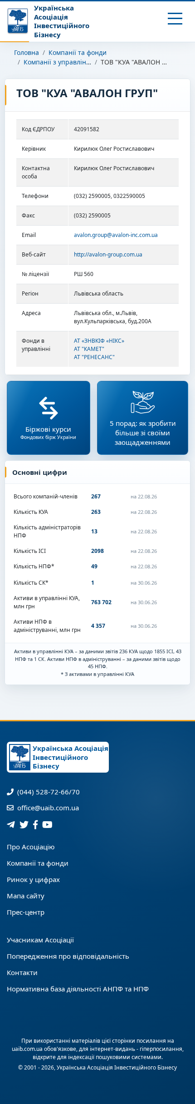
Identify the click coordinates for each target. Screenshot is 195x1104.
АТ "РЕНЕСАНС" (94, 357)
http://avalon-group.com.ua (108, 254)
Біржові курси (48, 432)
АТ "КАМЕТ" (89, 349)
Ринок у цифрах (33, 879)
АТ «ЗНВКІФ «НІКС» (99, 341)
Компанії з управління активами (75, 62)
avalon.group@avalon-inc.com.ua (116, 235)
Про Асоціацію (31, 846)
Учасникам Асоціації (40, 939)
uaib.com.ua (27, 1049)
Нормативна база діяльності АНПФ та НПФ (78, 988)
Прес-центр (25, 912)
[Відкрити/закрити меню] (175, 18)
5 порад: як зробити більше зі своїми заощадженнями (143, 433)
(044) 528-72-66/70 (47, 791)
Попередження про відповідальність (68, 956)
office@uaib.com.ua (47, 807)
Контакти (22, 972)
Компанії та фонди (78, 52)
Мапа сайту (25, 895)
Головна (26, 52)
